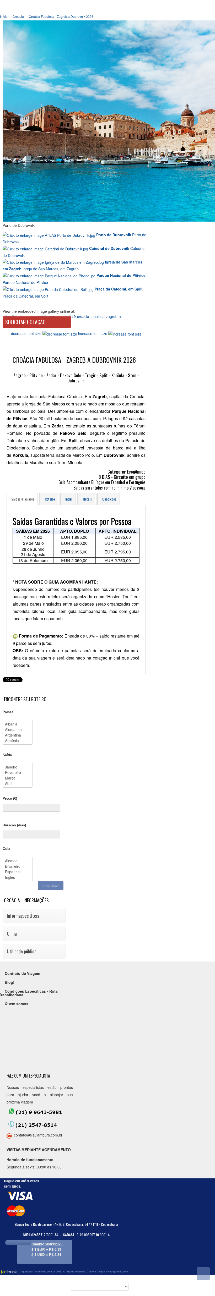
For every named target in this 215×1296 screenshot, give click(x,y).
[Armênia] (17, 740)
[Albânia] (17, 724)
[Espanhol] (17, 872)
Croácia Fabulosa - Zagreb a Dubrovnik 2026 (61, 16)
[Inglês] (17, 877)
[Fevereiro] (17, 772)
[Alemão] (17, 861)
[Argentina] (17, 735)
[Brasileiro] (17, 866)
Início (4, 16)
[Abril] (17, 783)
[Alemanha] (17, 729)
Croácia (18, 16)
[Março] (17, 778)
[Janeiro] (17, 767)
